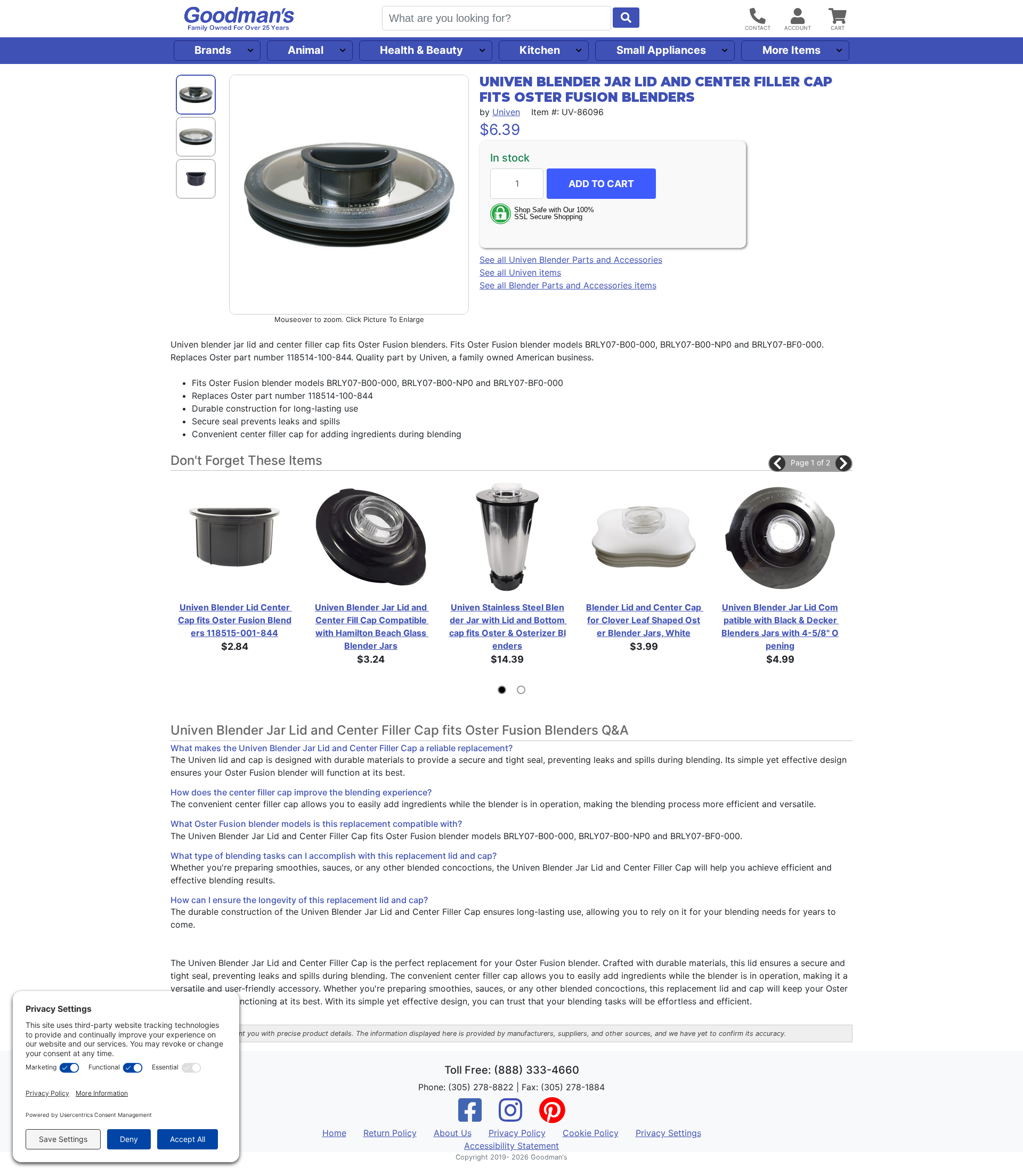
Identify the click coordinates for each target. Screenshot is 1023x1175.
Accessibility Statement (511, 1145)
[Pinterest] (552, 1117)
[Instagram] (510, 1117)
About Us (453, 1133)
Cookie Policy (591, 1133)
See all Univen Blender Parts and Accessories (571, 259)
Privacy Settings (668, 1133)
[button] (777, 463)
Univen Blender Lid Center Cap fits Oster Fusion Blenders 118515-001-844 (235, 620)
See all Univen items (520, 272)
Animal (305, 50)
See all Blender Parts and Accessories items (568, 285)
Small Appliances (661, 50)
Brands (212, 50)
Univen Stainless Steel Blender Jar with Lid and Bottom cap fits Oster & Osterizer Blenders (507, 626)
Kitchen (539, 50)
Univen (506, 112)
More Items (791, 50)
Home (334, 1133)
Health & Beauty (421, 50)
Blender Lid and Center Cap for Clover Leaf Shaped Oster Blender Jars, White (644, 620)
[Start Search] (626, 17)
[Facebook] (470, 1117)
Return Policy (390, 1133)
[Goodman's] (239, 18)
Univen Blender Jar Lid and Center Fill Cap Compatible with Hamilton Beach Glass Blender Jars (372, 626)
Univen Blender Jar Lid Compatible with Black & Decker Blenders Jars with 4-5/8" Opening (780, 626)
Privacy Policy (517, 1133)
